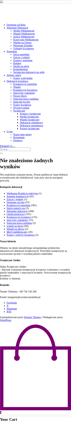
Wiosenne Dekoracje (17, 27)
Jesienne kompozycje (18, 196)
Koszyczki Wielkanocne (25, 39)
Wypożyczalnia (21, 107)
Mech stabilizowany (17, 232)
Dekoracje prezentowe (31, 125)
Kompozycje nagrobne (25, 84)
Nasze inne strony (22, 134)
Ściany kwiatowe (22, 104)
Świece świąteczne (29, 128)
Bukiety (17, 63)
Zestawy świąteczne (30, 113)
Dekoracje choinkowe (31, 122)
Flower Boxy (20, 96)
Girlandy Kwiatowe (23, 48)
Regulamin (19, 137)
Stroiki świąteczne (29, 116)
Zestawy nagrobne (23, 60)
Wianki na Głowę (22, 42)
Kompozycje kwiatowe (25, 90)
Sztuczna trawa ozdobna (26, 98)
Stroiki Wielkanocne (23, 30)
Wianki (17, 87)
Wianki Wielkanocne (24, 33)
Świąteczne (19, 110)
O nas (10, 131)
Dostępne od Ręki (16, 24)
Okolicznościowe (16, 214)
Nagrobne (12, 51)
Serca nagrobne (21, 54)
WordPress (5, 320)
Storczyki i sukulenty (24, 93)
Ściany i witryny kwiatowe (21, 234)
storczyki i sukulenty (17, 220)
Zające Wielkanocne (23, 36)
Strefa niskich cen (16, 208)
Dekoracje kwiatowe (17, 81)
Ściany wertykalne (23, 78)
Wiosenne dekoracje (17, 211)
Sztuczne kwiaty (21, 101)
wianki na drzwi (15, 226)
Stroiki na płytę (21, 66)
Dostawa (17, 140)
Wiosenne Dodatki (23, 45)
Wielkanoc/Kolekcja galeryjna (22, 193)
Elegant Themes (32, 317)
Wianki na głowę (15, 229)
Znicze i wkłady (21, 57)
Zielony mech (14, 75)
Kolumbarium (20, 69)
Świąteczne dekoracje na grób (28, 72)
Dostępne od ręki (15, 202)
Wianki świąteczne (29, 119)
